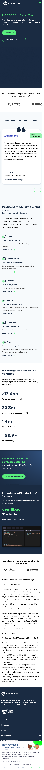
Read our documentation (13, 520)
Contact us (9, 33)
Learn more (7, 250)
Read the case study (13, 180)
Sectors (4, 730)
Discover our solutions (14, 39)
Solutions (5, 725)
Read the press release (13, 476)
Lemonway (6, 735)
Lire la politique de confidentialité (11, 761)
